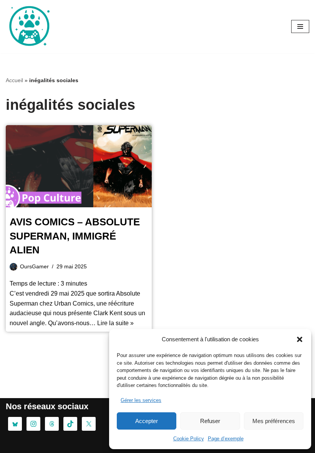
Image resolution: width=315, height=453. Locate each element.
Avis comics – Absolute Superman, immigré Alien (75, 236)
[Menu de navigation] (300, 26)
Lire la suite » (115, 323)
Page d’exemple (226, 438)
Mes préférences (273, 421)
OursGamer (34, 266)
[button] (299, 339)
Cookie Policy (188, 438)
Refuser (210, 421)
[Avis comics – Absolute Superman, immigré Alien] (79, 166)
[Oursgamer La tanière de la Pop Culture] (29, 26)
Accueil (14, 80)
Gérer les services (141, 400)
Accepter (146, 421)
